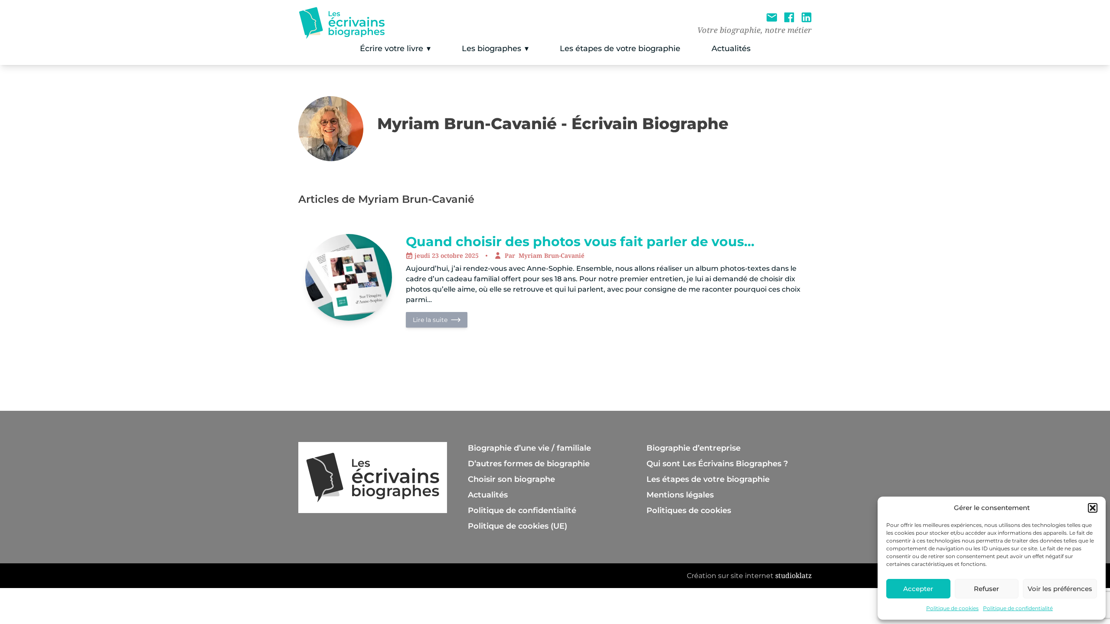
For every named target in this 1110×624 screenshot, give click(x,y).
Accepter (918, 589)
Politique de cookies (952, 608)
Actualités (731, 48)
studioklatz (793, 575)
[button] (1092, 508)
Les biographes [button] (491, 48)
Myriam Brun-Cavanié (551, 255)
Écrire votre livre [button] (391, 48)
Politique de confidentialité (1018, 608)
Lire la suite (430, 320)
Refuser (986, 589)
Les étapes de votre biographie (620, 48)
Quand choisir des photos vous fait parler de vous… (580, 242)
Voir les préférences (1060, 589)
